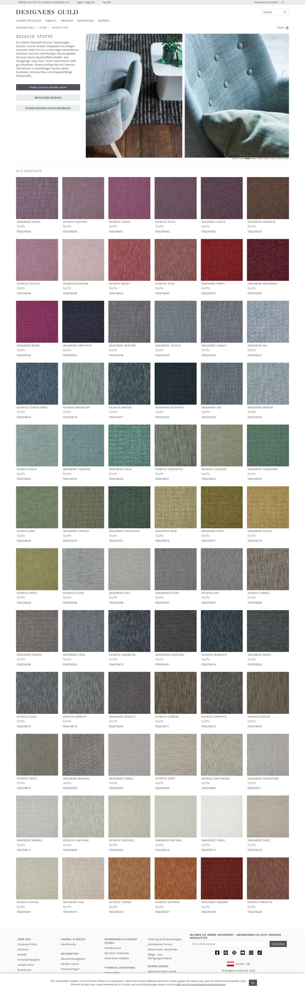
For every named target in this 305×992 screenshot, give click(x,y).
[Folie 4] (254, 159)
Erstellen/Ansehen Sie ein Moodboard (48, 108)
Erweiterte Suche (252, 12)
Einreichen (278, 944)
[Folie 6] (266, 159)
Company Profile (27, 944)
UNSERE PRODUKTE (28, 20)
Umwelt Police (25, 964)
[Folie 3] (247, 159)
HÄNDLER (67, 20)
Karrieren (23, 949)
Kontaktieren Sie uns (160, 944)
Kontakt (21, 954)
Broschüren (24, 970)
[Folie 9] (285, 159)
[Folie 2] (241, 159)
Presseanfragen (70, 969)
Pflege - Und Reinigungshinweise (160, 956)
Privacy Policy (112, 972)
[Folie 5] (260, 159)
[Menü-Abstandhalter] (80, 947)
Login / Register (86, 2)
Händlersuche (112, 948)
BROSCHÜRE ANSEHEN (48, 97)
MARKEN (104, 20)
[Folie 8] (279, 159)
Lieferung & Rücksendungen (164, 939)
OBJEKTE (51, 20)
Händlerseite (68, 944)
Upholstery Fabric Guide (162, 971)
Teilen (280, 27)
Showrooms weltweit (116, 958)
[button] (274, 12)
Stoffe (43, 27)
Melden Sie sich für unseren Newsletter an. (44, 2)
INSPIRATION (85, 20)
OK (253, 982)
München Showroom (116, 953)
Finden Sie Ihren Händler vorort (48, 87)
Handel (107, 2)
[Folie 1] (235, 159)
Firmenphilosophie (28, 959)
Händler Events (70, 964)
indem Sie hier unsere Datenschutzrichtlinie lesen (200, 984)
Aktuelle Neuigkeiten (73, 958)
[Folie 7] (273, 159)
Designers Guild (25, 27)
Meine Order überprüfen (163, 949)
